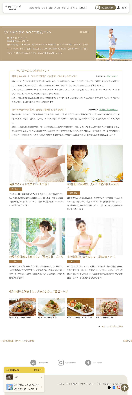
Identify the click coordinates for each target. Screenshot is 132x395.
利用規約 (74, 384)
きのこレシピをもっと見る (112, 326)
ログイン (124, 8)
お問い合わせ (63, 384)
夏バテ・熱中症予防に (108, 109)
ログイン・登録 (118, 384)
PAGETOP (125, 388)
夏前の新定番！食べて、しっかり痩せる (19, 341)
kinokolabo (97, 363)
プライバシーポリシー (88, 384)
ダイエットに (112, 76)
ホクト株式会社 (104, 384)
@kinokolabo (43, 363)
